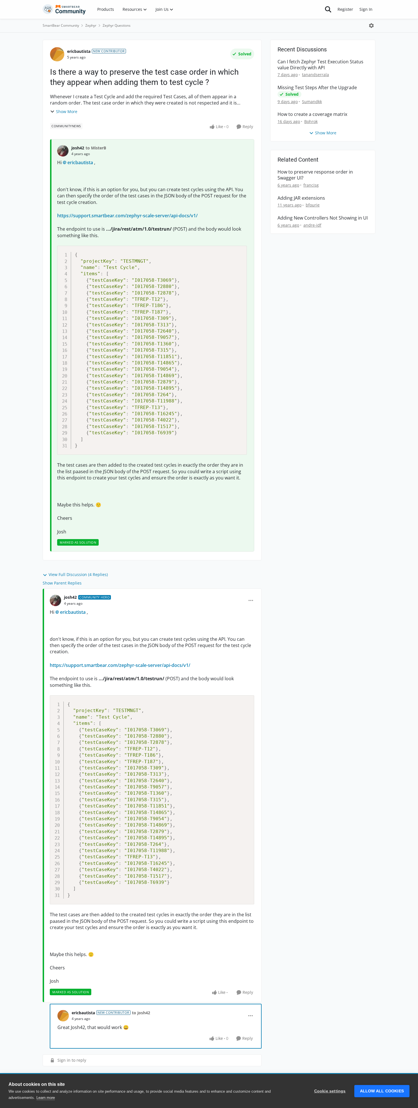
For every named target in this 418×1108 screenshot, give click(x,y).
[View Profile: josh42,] (63, 151)
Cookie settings (330, 1091)
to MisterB (96, 148)
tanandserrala (315, 74)
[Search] (328, 9)
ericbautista (78, 51)
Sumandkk (312, 101)
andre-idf (312, 225)
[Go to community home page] (64, 9)
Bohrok (311, 121)
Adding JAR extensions (301, 198)
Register (345, 9)
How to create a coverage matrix (312, 114)
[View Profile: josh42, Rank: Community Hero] (55, 600)
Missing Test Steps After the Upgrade (317, 88)
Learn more (45, 1098)
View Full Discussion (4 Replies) (78, 574)
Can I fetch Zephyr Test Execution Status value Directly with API (320, 65)
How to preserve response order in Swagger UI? (315, 175)
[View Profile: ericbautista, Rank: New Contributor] (57, 54)
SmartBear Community (61, 25)
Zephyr (90, 25)
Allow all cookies (382, 1091)
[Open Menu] (371, 26)
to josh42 (141, 1012)
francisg (311, 185)
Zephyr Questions (117, 25)
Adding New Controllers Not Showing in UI (323, 218)
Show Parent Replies (62, 583)
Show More (66, 111)
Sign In (366, 9)
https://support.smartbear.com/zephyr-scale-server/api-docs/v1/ (127, 215)
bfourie (313, 205)
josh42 (77, 148)
